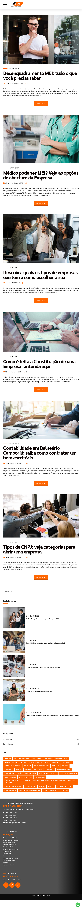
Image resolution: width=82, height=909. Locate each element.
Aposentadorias (8, 856)
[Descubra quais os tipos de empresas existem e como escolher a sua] (41, 238)
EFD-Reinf (65, 766)
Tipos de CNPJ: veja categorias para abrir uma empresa (39, 549)
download (55, 766)
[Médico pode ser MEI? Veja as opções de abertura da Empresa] (41, 139)
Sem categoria (8, 744)
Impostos (54, 773)
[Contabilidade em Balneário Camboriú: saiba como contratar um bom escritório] (41, 420)
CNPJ (46, 762)
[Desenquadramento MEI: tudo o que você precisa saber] (41, 39)
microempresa (40, 777)
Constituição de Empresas (11, 840)
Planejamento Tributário (10, 838)
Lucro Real (23, 777)
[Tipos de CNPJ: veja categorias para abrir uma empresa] (41, 516)
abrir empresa (37, 758)
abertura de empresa (21, 758)
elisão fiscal (8, 769)
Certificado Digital (8, 847)
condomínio (55, 762)
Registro (51, 786)
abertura (7, 758)
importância (43, 773)
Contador (27, 766)
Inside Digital (46, 895)
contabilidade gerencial (12, 766)
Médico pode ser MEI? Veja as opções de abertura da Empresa (40, 174)
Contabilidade (14, 68)
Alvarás (5, 863)
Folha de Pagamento (64, 769)
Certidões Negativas (9, 860)
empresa (19, 769)
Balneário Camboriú (11, 762)
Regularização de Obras (10, 858)
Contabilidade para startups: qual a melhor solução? (45, 643)
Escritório (38, 769)
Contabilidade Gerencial (10, 849)
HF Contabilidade (30, 773)
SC (71, 786)
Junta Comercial (71, 773)
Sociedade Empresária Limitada (29, 790)
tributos (64, 790)
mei (31, 777)
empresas (28, 769)
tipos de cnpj (54, 790)
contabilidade (66, 762)
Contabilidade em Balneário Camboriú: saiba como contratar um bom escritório (39, 453)
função (19, 773)
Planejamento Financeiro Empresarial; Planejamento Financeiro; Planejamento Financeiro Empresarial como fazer (39, 782)
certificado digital (35, 762)
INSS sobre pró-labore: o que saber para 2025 (42, 619)
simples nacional (10, 790)
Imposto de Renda (8, 865)
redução (42, 786)
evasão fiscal (49, 769)
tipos (45, 790)
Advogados (48, 758)
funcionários (9, 773)
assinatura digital (61, 758)
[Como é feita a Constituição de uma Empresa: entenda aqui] (41, 332)
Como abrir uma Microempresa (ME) (39, 691)
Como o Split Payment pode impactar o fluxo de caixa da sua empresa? (52, 715)
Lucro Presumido (10, 777)
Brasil (23, 762)
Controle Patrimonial (41, 766)
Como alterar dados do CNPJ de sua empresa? (43, 667)
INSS (61, 773)
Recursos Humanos (9, 842)
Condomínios (7, 851)
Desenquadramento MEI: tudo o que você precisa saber (40, 75)
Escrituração (7, 854)
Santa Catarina (62, 786)
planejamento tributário (13, 786)
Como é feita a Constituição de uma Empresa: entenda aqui (39, 363)
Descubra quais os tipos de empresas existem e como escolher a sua (40, 274)
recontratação (30, 786)
